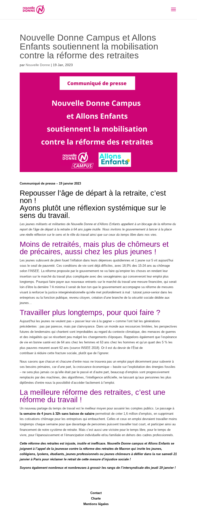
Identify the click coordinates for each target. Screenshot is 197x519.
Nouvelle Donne (38, 65)
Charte (96, 498)
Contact (96, 493)
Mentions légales (96, 504)
